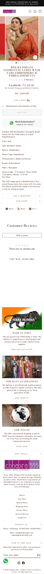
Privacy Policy (22, 510)
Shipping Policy (22, 506)
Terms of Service (22, 514)
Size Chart (22, 201)
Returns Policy (22, 502)
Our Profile (22, 398)
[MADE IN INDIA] (22, 318)
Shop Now (22, 446)
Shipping (18, 88)
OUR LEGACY (21, 454)
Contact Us (22, 517)
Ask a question (22, 196)
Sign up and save (21, 543)
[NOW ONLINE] (22, 415)
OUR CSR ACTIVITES (21, 349)
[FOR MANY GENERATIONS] (22, 367)
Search (22, 495)
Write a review (22, 235)
